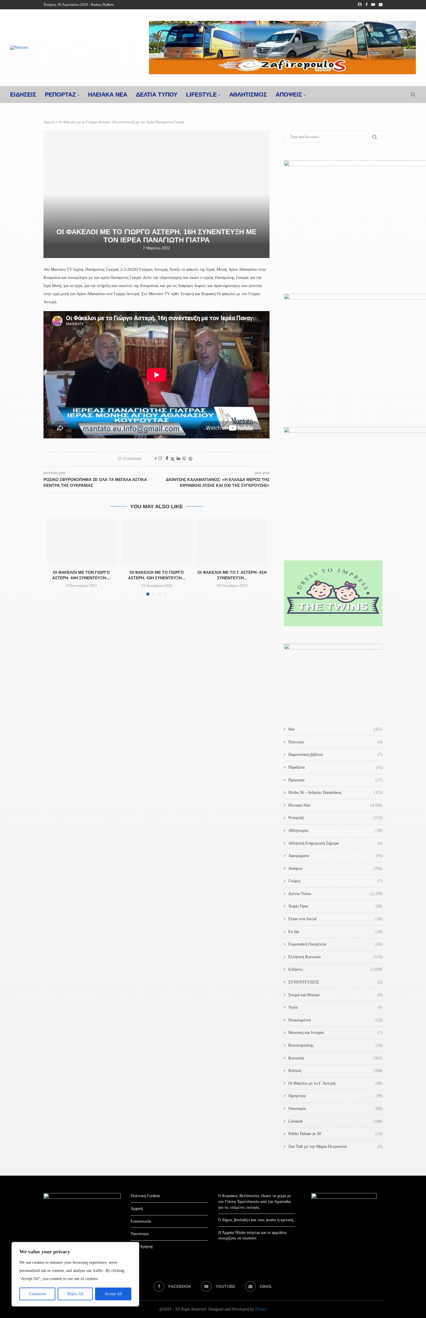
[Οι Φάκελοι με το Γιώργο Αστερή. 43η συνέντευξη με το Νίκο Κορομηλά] (157, 541)
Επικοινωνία (141, 1221)
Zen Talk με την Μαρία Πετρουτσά (335, 1146)
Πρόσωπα (335, 780)
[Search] (413, 94)
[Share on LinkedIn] (178, 458)
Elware (261, 1309)
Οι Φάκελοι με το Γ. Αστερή (335, 1083)
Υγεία (335, 1007)
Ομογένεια (335, 1096)
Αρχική (49, 122)
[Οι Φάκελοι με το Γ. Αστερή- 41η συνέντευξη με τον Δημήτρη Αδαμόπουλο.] (232, 541)
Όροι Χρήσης (142, 1246)
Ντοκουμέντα (335, 1020)
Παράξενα (335, 767)
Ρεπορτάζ (335, 818)
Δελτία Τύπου (335, 894)
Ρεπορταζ (60, 94)
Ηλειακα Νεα (107, 94)
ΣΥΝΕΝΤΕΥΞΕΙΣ (335, 982)
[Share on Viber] (190, 459)
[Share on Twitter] (172, 459)
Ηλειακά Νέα (335, 805)
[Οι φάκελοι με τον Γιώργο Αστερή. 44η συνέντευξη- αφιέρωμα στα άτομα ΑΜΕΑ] (81, 541)
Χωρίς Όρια (335, 906)
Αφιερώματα (335, 856)
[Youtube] (373, 4)
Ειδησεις (23, 94)
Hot (335, 729)
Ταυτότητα (139, 1234)
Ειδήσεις (335, 969)
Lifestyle (201, 94)
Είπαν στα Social (335, 919)
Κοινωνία (335, 1058)
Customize (37, 1294)
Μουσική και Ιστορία (335, 1032)
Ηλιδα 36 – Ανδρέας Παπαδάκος (335, 792)
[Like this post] (160, 458)
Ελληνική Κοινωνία (335, 957)
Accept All (113, 1294)
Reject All (75, 1294)
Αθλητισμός (248, 94)
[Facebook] (366, 4)
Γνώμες (335, 881)
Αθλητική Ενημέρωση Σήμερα (335, 843)
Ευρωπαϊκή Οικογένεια (335, 944)
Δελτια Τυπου (156, 94)
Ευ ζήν (335, 932)
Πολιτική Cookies (145, 1196)
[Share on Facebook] (167, 458)
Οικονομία (335, 1108)
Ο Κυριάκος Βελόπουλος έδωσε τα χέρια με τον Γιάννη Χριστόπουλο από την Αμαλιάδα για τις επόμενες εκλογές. (254, 1201)
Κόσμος (335, 1070)
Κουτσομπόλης (335, 1045)
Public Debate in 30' (335, 1134)
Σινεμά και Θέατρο (335, 995)
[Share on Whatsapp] (184, 458)
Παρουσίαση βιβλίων (335, 754)
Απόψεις (289, 94)
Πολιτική (335, 742)
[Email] (381, 4)
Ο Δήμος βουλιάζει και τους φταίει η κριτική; (256, 1220)
